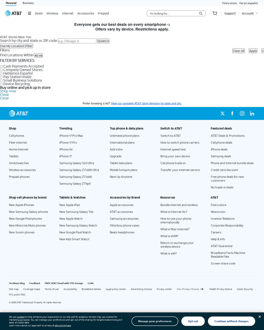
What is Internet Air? (173, 212)
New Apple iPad (69, 205)
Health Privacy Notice (220, 289)
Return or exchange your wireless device (177, 244)
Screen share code (223, 263)
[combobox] (173, 13)
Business (28, 3)
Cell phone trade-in (173, 163)
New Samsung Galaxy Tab (76, 212)
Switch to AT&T (170, 136)
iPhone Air (66, 149)
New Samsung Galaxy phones (28, 212)
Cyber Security (245, 289)
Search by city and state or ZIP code (28, 40)
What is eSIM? (169, 236)
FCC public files (17, 294)
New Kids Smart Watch (74, 239)
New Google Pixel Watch (75, 232)
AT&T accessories (121, 212)
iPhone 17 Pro (68, 142)
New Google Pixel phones (25, 218)
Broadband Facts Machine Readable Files (228, 254)
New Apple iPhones (21, 205)
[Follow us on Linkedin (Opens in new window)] (252, 113)
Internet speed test (173, 149)
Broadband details (91, 289)
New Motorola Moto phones (27, 225)
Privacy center (164, 289)
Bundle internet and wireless (179, 205)
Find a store (229, 3)
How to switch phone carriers (179, 142)
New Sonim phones (22, 232)
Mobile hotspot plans (123, 170)
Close (4, 94)
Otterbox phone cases (124, 225)
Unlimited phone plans (124, 136)
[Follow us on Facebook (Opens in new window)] (232, 113)
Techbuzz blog (17, 283)
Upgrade (115, 156)
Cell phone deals (221, 142)
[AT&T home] (13, 13)
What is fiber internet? (175, 229)
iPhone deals (219, 149)
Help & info (218, 239)
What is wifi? (168, 253)
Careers (216, 232)
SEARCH (103, 41)
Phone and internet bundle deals (232, 163)
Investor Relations (223, 218)
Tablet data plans (121, 163)
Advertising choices (141, 289)
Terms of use (52, 289)
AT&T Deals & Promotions (228, 136)
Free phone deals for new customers (227, 178)
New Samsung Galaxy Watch (78, 225)
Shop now (8, 91)
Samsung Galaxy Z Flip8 (75, 183)
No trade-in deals (222, 187)
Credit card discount (224, 170)
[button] (29, 13)
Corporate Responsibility (227, 225)
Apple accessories (121, 205)
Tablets (14, 156)
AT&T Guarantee (222, 246)
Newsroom (218, 212)
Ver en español (248, 3)
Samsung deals (221, 156)
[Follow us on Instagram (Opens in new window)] (242, 113)
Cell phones (16, 136)
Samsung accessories (124, 218)
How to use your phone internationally (175, 220)
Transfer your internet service (180, 170)
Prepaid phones (19, 177)
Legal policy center (116, 289)
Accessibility (70, 289)
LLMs (91, 283)
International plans (122, 142)
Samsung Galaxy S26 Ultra (76, 163)
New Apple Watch (71, 218)
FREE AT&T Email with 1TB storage (64, 283)
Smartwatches (19, 163)
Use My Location (12, 46)
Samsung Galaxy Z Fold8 (75, 177)
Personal (11, 3)
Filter (29, 46)
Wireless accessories (22, 170)
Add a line (116, 149)
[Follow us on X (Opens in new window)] (222, 113)
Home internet (18, 149)
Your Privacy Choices (188, 289)
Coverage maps (31, 289)
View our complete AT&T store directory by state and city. (146, 103)
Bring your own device (175, 156)
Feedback (34, 283)
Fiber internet (18, 142)
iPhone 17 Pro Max (71, 136)
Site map (14, 289)
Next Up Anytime (121, 177)
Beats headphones (122, 232)
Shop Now (180, 24)
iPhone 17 (65, 156)
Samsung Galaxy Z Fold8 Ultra (79, 170)
